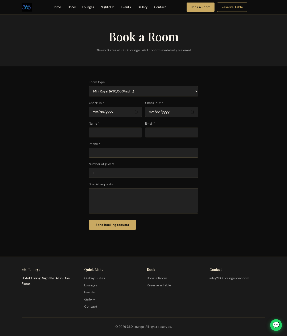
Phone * (94, 144)
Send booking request (112, 225)
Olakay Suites (94, 278)
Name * (94, 123)
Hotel (72, 7)
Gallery (142, 7)
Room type (97, 82)
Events (126, 7)
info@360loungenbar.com (229, 278)
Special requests (101, 184)
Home (57, 7)
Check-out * (154, 103)
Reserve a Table (159, 285)
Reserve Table (232, 7)
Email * (150, 123)
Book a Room (200, 7)
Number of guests (102, 164)
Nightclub (107, 7)
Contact (160, 7)
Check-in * (96, 103)
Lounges (88, 7)
